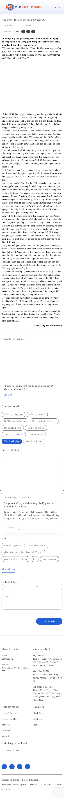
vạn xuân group (49, 559)
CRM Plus (6, 730)
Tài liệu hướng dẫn (36, 428)
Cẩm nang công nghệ (13, 414)
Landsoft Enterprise (10, 713)
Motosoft (5, 736)
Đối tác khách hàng (12, 428)
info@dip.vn (7, 659)
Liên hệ (36, 725)
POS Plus (6, 789)
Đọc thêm (8, 395)
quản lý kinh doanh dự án (15, 559)
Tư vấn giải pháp (11, 441)
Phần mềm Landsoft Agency (14, 785)
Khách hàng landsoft (13, 545)
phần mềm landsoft (37, 545)
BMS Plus (6, 725)
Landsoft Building (10, 719)
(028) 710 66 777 (10, 666)
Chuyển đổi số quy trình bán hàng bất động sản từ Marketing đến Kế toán (28, 388)
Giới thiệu (37, 719)
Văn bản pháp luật (34, 441)
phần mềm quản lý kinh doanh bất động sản (23, 552)
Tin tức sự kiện (36, 434)
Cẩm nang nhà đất (37, 414)
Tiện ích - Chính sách (13, 434)
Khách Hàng (38, 713)
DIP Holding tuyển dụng (15, 421)
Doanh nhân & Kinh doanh (44, 421)
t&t (34, 559)
